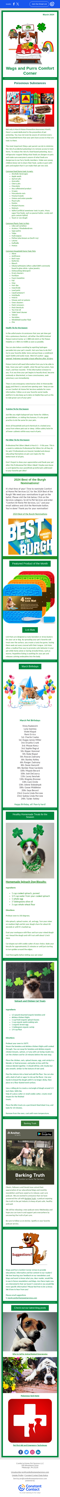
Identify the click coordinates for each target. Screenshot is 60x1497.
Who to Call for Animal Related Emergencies (30, 1354)
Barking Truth (30, 1123)
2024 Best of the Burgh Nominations (30, 514)
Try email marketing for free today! (30, 1493)
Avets (8, 387)
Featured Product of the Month (30, 563)
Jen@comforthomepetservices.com (22, 1298)
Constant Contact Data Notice (36, 1475)
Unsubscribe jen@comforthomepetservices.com (30, 1472)
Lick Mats (30, 630)
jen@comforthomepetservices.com (33, 1479)
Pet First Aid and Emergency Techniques (30, 1445)
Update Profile (17, 1475)
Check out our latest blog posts (30, 1308)
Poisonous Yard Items (30, 1396)
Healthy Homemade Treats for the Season (30, 815)
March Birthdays (30, 666)
